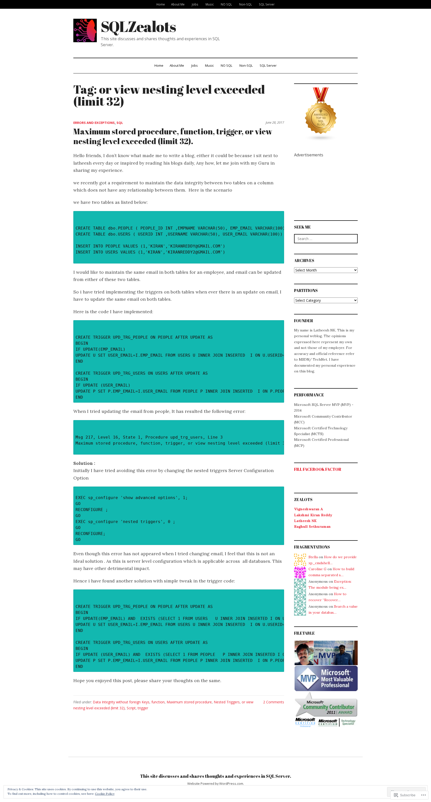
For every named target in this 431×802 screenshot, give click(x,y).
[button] (303, 653)
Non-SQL (245, 4)
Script (131, 708)
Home (160, 4)
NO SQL (226, 4)
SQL (119, 122)
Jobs (195, 4)
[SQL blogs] (321, 114)
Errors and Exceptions (94, 122)
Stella (313, 557)
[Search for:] (326, 238)
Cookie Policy (104, 794)
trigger (143, 708)
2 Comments (273, 702)
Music (210, 4)
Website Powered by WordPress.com (215, 783)
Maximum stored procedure (189, 702)
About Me (178, 4)
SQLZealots (138, 26)
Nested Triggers (227, 702)
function (158, 702)
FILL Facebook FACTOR (317, 469)
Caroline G (317, 569)
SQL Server (267, 4)
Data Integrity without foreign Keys (121, 702)
